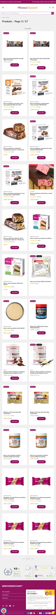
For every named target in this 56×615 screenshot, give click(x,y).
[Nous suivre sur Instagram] (7, 606)
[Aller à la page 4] (32, 559)
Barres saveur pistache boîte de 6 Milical (13, 283)
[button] (53, 612)
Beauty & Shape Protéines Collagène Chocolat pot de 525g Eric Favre (14, 372)
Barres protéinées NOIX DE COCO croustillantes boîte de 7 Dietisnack (14, 239)
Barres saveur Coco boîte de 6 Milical (40, 238)
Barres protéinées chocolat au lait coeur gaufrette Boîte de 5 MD (13, 104)
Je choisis (40, 608)
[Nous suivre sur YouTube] (10, 606)
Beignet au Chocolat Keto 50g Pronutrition (12, 412)
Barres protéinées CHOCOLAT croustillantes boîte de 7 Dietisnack (14, 149)
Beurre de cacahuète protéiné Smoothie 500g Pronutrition (12, 456)
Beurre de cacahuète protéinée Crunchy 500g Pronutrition (39, 456)
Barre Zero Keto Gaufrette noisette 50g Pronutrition (13, 59)
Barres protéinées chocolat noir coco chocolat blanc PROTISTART (14, 194)
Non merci (30, 608)
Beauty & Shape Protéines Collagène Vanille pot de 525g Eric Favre (40, 372)
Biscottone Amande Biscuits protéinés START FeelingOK (14, 498)
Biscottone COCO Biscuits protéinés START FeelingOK (14, 543)
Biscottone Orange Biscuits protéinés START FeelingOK (41, 543)
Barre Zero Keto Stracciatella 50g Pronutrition (40, 59)
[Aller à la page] (24, 559)
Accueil (3, 17)
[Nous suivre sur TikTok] (13, 606)
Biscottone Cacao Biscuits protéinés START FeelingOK (40, 498)
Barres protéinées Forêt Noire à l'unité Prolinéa (41, 194)
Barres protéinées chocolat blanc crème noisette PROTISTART (39, 104)
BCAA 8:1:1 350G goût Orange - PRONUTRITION (39, 327)
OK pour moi (50, 608)
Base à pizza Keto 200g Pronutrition (40, 281)
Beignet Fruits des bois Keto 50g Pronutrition (39, 412)
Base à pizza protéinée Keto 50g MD (14, 328)
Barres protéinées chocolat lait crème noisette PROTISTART (41, 149)
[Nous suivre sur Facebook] (3, 606)
